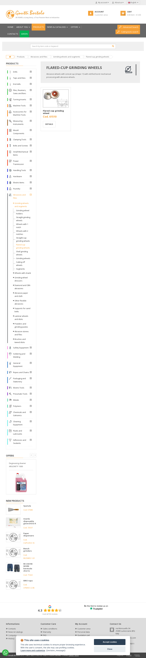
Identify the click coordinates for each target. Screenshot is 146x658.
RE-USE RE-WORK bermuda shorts (28, 567)
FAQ (44, 635)
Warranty (47, 632)
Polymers (17, 406)
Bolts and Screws (20, 145)
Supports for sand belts (22, 310)
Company (12, 635)
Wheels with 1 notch (22, 226)
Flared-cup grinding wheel (53, 112)
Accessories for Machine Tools (20, 113)
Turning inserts (19, 99)
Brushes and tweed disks (20, 341)
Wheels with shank (23, 273)
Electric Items (18, 182)
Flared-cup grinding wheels (23, 246)
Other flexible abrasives (20, 302)
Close (109, 649)
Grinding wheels (23, 258)
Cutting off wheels (20, 263)
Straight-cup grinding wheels (23, 239)
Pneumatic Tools (20, 394)
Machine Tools (19, 105)
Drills (15, 72)
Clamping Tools (19, 139)
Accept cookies (110, 642)
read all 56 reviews (49, 614)
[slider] (52, 610)
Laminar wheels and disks (21, 317)
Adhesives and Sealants (19, 441)
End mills (17, 84)
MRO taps (28, 580)
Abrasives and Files (19, 196)
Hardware (17, 176)
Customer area (83, 628)
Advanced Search (130, 27)
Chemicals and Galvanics (19, 414)
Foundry (16, 188)
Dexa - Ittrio (74, 655)
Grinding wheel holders (22, 212)
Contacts (12, 628)
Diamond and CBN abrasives (22, 287)
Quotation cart (83, 635)
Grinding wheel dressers (21, 279)
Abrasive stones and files (22, 333)
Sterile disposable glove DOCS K (29, 521)
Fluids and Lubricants (17, 432)
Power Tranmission (18, 162)
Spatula (27, 506)
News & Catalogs (15, 632)
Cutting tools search (129, 31)
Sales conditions (50, 628)
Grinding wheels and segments (22, 205)
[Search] (113, 46)
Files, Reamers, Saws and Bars (19, 92)
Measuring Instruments (18, 122)
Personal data (83, 632)
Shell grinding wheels (22, 253)
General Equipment (17, 364)
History (11, 638)
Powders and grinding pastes (21, 325)
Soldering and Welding (19, 355)
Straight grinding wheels (23, 219)
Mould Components (18, 132)
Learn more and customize (33, 650)
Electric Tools (18, 387)
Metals (16, 400)
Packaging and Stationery (19, 380)
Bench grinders (27, 549)
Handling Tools (19, 170)
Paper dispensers (28, 534)
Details (49, 124)
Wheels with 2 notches (22, 232)
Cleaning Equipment (17, 423)
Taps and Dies (19, 78)
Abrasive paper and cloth (21, 294)
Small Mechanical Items (20, 153)
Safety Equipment (21, 347)
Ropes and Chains (21, 372)
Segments (20, 269)
